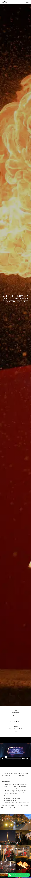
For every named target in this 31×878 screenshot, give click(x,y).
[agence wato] (4, 2)
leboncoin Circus (10, 807)
